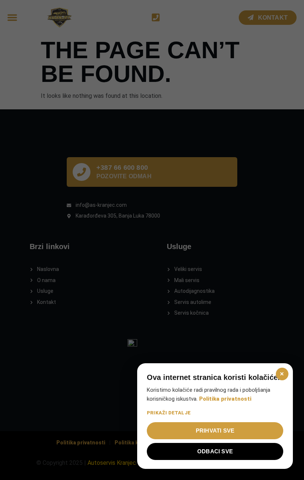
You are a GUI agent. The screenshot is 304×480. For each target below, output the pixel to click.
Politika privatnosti (225, 398)
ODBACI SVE (215, 451)
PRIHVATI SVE (215, 430)
